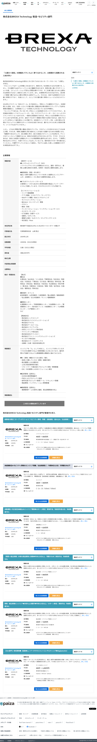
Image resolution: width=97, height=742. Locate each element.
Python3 (53, 488)
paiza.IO (58, 722)
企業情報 (74, 88)
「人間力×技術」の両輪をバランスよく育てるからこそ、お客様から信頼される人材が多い (82, 83)
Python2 (47, 488)
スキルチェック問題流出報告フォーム (55, 735)
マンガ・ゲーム (42, 718)
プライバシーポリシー (20, 740)
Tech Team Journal (25, 722)
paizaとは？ (70, 3)
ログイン (89, 5)
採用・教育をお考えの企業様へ (28, 731)
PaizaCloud (69, 722)
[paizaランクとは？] (92, 72)
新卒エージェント (70, 714)
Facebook (32, 727)
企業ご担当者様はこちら (80, 3)
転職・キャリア (16, 3)
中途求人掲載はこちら (47, 731)
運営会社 (2, 740)
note (49, 722)
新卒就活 (32, 3)
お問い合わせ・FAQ (35, 735)
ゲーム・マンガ (55, 3)
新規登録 (93, 5)
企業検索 (83, 714)
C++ (39, 488)
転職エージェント (55, 714)
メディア (62, 3)
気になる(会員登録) (41, 457)
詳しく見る (88, 430)
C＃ (42, 488)
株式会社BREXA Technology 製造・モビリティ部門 (13, 437)
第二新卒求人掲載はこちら (81, 731)
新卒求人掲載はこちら (63, 731)
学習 (38, 3)
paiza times (39, 722)
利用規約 (9, 740)
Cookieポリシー (31, 740)
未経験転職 (24, 3)
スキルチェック (45, 3)
